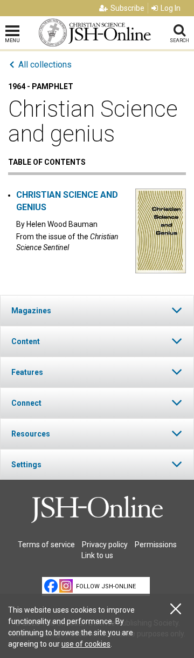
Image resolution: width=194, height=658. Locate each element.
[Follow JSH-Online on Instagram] (66, 586)
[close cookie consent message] (176, 609)
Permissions (156, 544)
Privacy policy (105, 544)
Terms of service (46, 544)
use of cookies (85, 644)
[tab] (97, 310)
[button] (97, 310)
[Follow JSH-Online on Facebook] (51, 586)
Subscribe (127, 8)
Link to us (97, 555)
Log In (171, 8)
